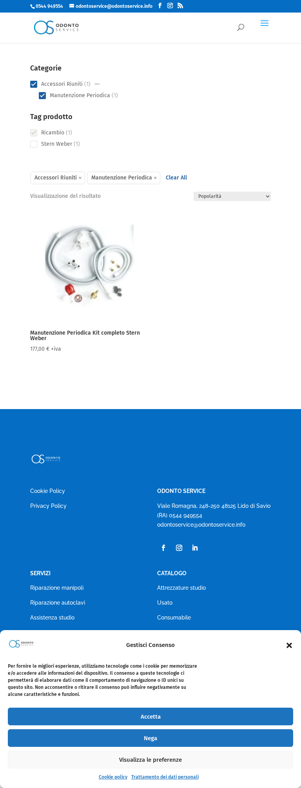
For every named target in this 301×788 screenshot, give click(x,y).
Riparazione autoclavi (57, 603)
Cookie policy (113, 777)
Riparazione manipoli (56, 588)
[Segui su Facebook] (163, 548)
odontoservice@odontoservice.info (201, 525)
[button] (289, 645)
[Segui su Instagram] (179, 548)
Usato (164, 603)
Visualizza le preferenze (150, 759)
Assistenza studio (52, 617)
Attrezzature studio (181, 588)
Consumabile (174, 617)
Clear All (176, 177)
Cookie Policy (47, 491)
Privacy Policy (48, 506)
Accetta (151, 716)
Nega (150, 738)
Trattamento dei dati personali (165, 777)
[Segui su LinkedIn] (195, 548)
